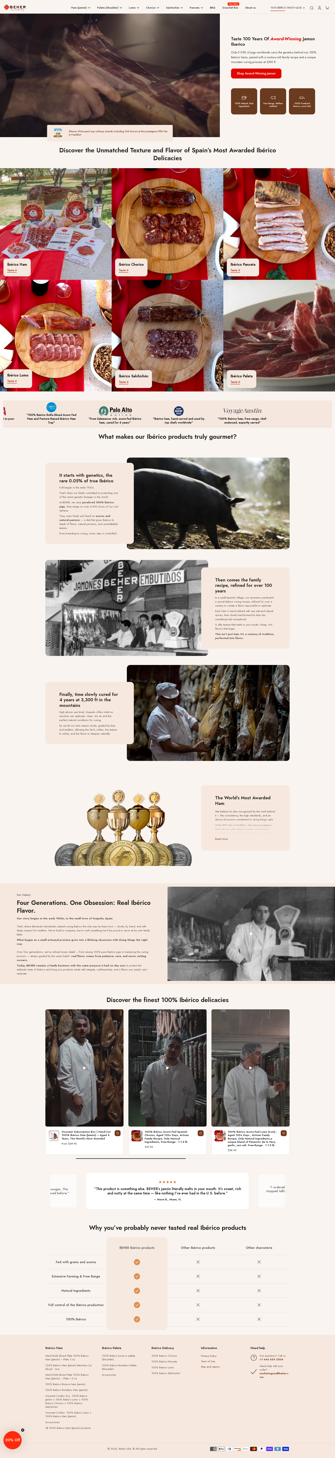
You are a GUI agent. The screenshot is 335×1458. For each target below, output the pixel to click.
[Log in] (319, 7)
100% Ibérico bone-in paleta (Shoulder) (118, 1357)
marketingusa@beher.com (274, 1375)
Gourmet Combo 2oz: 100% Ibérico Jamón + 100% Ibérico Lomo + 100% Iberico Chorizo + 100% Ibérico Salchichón (66, 1401)
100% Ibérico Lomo (162, 1367)
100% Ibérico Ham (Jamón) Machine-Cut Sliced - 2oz (68, 1367)
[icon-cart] (327, 7)
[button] (12, 1440)
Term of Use (208, 1361)
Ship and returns (210, 1367)
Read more (221, 839)
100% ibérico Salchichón (165, 1373)
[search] (311, 7)
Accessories (52, 1422)
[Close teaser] (22, 1430)
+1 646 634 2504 (271, 1359)
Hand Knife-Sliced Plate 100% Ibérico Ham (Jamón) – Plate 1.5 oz (67, 1376)
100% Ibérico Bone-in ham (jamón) (65, 1384)
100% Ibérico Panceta (164, 1361)
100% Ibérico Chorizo (164, 1356)
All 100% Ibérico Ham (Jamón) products (68, 1428)
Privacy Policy (209, 1356)
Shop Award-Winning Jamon (256, 73)
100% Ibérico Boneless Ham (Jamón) (66, 1390)
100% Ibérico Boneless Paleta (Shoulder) (119, 1367)
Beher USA (125, 1449)
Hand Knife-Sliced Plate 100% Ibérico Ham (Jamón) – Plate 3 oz (67, 1357)
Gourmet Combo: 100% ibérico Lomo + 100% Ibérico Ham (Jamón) (68, 1414)
